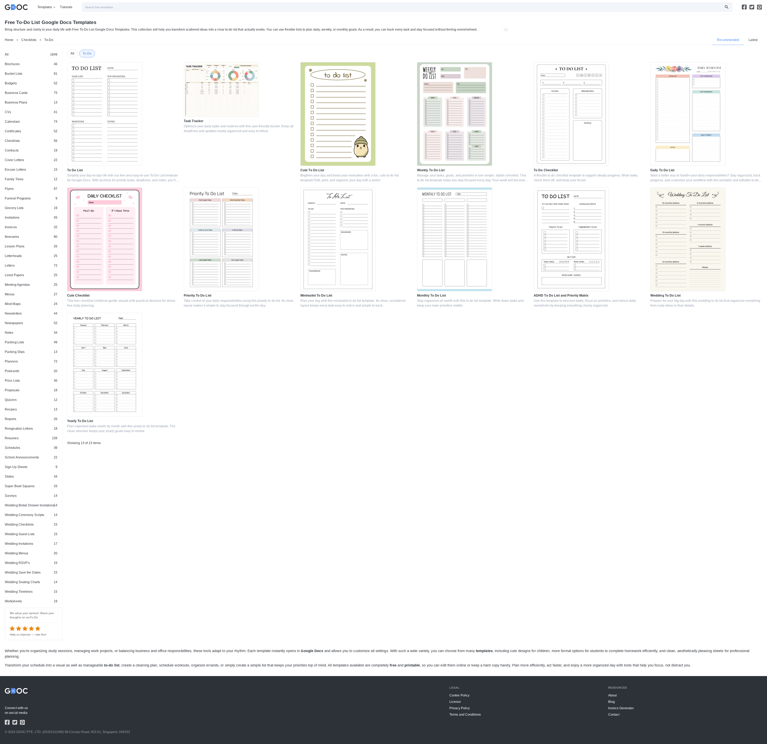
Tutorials (66, 7)
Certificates (31, 131)
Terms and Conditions (465, 714)
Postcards (31, 371)
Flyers (31, 188)
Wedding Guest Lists (31, 534)
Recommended (728, 40)
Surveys (31, 495)
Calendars (31, 121)
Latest (753, 40)
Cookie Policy (459, 695)
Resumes (31, 438)
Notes (31, 332)
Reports (31, 419)
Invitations (31, 217)
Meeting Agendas (31, 284)
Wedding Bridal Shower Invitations (31, 505)
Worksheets (31, 601)
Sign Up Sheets (31, 467)
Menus (31, 294)
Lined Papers (31, 275)
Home (9, 40)
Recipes (31, 409)
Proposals (31, 390)
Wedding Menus (31, 553)
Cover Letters (31, 160)
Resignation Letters (31, 428)
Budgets (31, 83)
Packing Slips (31, 352)
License (455, 701)
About (612, 695)
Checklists (28, 40)
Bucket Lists (31, 73)
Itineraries (31, 236)
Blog (611, 701)
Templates (44, 7)
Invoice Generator (621, 708)
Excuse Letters (31, 169)
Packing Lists (31, 342)
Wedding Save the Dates (31, 572)
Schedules (31, 447)
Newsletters (31, 313)
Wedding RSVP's (31, 563)
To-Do (48, 40)
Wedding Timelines (31, 591)
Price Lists (31, 380)
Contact (613, 714)
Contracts (31, 150)
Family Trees (31, 179)
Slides (31, 476)
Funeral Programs (31, 198)
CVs (31, 112)
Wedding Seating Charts (31, 582)
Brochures (31, 64)
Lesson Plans (31, 246)
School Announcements (31, 457)
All (31, 54)
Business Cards (31, 93)
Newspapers (31, 323)
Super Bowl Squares (31, 486)
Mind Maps (31, 304)
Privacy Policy (459, 708)
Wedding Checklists (31, 524)
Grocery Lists (31, 208)
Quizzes (31, 399)
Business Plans (31, 102)
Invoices (31, 227)
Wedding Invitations (31, 543)
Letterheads (31, 256)
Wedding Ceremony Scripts (31, 515)
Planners (31, 361)
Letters (31, 265)
